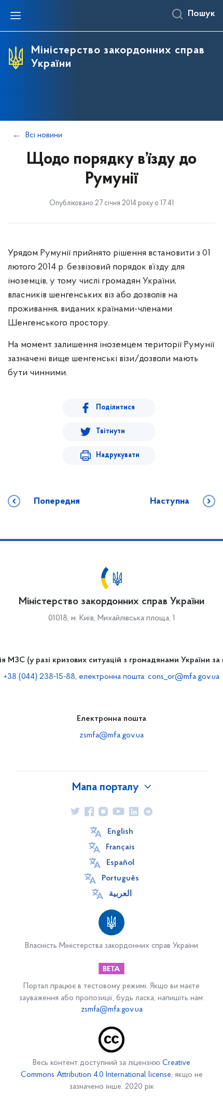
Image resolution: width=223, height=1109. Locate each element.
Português (120, 878)
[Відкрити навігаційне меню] (15, 15)
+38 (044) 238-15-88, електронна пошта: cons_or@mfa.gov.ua (111, 677)
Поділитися (115, 407)
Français (120, 847)
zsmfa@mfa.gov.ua (111, 735)
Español (120, 863)
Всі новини (43, 135)
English (120, 832)
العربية (120, 894)
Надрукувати (118, 455)
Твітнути (110, 431)
